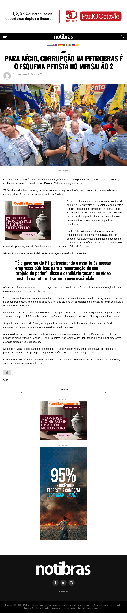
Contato (63, 591)
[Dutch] (49, 44)
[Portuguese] (70, 44)
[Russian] (74, 44)
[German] (61, 44)
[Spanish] (78, 44)
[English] (53, 44)
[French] (57, 44)
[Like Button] (7, 372)
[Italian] (66, 44)
